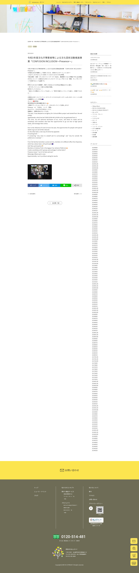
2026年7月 (94, 149)
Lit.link (99, 514)
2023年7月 (94, 223)
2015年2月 (94, 426)
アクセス (109, 2)
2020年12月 (95, 284)
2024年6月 (94, 200)
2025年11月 (95, 166)
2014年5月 (94, 444)
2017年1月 (94, 379)
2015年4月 (94, 422)
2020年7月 (94, 294)
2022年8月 (94, 243)
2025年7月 (94, 174)
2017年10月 (95, 361)
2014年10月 (95, 434)
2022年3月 (94, 253)
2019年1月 (94, 330)
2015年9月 (94, 412)
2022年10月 (95, 239)
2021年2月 (94, 280)
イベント (30, 46)
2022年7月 (94, 245)
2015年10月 (95, 410)
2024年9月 (94, 194)
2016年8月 (94, 389)
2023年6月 (94, 225)
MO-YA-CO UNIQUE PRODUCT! (100, 110)
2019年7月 (94, 318)
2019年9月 (94, 314)
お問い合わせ (93, 499)
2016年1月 (94, 404)
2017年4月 (94, 373)
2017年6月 (94, 369)
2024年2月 (94, 208)
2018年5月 (94, 347)
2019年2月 (94, 328)
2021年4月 (94, 275)
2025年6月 (94, 176)
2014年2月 (94, 450)
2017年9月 (94, 363)
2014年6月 (94, 442)
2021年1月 (94, 282)
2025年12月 (95, 164)
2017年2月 (94, 377)
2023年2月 (94, 231)
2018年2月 (94, 353)
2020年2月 (94, 304)
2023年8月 (94, 221)
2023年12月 (95, 213)
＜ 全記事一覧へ (54, 203)
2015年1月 (94, 428)
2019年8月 (94, 316)
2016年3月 (94, 399)
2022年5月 (94, 249)
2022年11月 (95, 237)
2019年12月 (95, 308)
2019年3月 (94, 326)
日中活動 (94, 132)
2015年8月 (94, 414)
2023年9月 (94, 219)
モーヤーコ (95, 130)
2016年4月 (94, 397)
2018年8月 (94, 341)
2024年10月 (95, 192)
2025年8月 (94, 172)
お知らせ (94, 122)
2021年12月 (95, 259)
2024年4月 (94, 204)
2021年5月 (94, 273)
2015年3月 (94, 424)
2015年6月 (94, 418)
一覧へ (65, 499)
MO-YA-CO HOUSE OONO (98, 108)
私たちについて (97, 2)
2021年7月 (94, 269)
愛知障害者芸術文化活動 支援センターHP (96, 524)
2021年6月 (94, 271)
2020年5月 (94, 298)
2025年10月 (95, 168)
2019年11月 (95, 310)
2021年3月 (94, 278)
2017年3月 (94, 375)
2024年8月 (94, 196)
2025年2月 (94, 184)
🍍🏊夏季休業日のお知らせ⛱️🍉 (98, 84)
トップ (36, 488)
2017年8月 (94, 365)
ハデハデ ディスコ (95, 57)
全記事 (29, 41)
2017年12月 (95, 357)
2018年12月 (95, 332)
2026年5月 (94, 154)
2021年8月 (94, 267)
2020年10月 (95, 288)
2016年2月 (94, 402)
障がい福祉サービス (78, 2)
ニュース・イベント (97, 126)
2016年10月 (95, 385)
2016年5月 (94, 395)
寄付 (104, 2)
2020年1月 (94, 306)
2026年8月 (94, 147)
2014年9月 (94, 436)
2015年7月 (94, 416)
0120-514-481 (73, 536)
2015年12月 (95, 406)
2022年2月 (94, 255)
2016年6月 (94, 393)
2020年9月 (94, 290)
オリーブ (94, 120)
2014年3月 (94, 448)
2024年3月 (94, 206)
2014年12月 (95, 430)
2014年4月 (94, 446)
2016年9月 (94, 387)
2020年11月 (95, 286)
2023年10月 (95, 217)
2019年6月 (94, 320)
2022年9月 (94, 241)
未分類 (94, 134)
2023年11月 (95, 215)
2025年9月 (94, 170)
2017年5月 (94, 371)
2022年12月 (95, 235)
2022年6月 (94, 247)
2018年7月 (94, 343)
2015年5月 (94, 420)
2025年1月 (94, 186)
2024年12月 (95, 188)
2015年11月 (95, 408)
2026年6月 (94, 152)
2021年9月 (94, 265)
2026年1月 (94, 162)
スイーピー (95, 124)
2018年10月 (95, 336)
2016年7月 (94, 391)
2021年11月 (95, 261)
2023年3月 (94, 229)
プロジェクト (88, 2)
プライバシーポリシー (96, 503)
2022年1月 (94, 257)
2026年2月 (94, 160)
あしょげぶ (95, 112)
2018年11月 (95, 334)
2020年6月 (94, 296)
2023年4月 (94, 227)
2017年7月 (94, 367)
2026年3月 (94, 158)
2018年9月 (94, 338)
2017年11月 (95, 359)
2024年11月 (95, 190)
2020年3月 (94, 302)
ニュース (58, 2)
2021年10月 (95, 263)
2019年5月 (94, 322)
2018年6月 (94, 345)
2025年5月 (94, 178)
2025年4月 (94, 180)
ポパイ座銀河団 (96, 128)
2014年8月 (94, 438)
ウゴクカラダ (95, 118)
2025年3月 (94, 182)
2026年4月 (94, 156)
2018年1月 (94, 355)
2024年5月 (94, 202)
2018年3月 (94, 351)
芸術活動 (34, 46)
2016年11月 (95, 383)
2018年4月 (94, 349)
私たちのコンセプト (67, 2)
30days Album (96, 106)
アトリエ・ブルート (97, 114)
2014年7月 (94, 440)
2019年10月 (95, 312)
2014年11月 (95, 432)
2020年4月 (94, 300)
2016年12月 (95, 381)
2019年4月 (94, 324)
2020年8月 (94, 292)
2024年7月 (94, 198)
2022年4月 (94, 251)
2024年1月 (94, 210)
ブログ (36, 495)
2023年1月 (94, 233)
